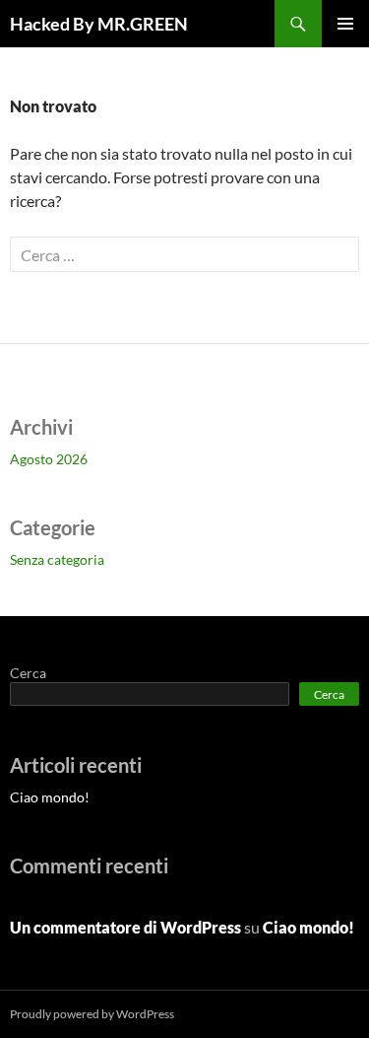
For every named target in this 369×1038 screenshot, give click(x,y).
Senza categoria (57, 559)
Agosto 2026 (49, 458)
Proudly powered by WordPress (92, 1013)
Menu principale (345, 23)
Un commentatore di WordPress (125, 927)
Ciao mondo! (50, 797)
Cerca (28, 672)
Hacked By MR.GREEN (99, 24)
